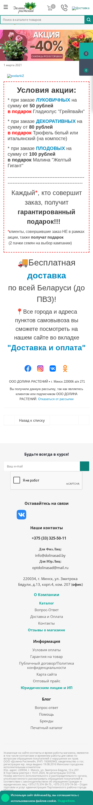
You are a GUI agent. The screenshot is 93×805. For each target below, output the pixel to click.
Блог (46, 699)
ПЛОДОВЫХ (50, 148)
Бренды (46, 721)
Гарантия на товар (46, 656)
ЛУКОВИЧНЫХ (53, 100)
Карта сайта (46, 674)
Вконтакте (21, 514)
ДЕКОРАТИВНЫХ (56, 121)
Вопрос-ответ (46, 707)
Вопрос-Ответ (47, 609)
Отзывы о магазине (46, 629)
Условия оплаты (46, 649)
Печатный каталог (46, 727)
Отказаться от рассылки (55, 399)
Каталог (46, 603)
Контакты (46, 623)
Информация (46, 641)
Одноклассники (69, 514)
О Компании (46, 594)
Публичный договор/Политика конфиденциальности (46, 665)
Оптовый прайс (46, 680)
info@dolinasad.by (50, 555)
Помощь (46, 714)
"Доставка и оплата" (46, 347)
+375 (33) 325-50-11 (49, 538)
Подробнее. (66, 801)
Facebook (33, 514)
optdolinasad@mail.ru (50, 567)
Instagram (45, 514)
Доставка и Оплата (46, 616)
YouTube (57, 514)
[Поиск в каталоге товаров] (88, 19)
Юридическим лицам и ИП (46, 687)
